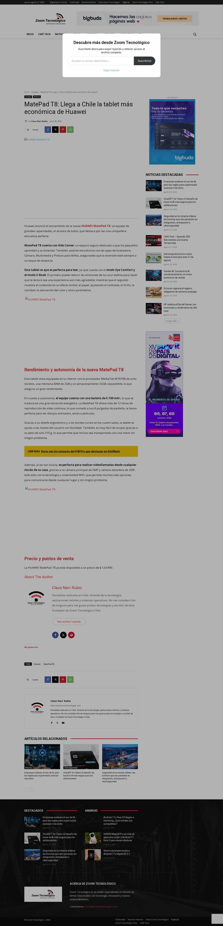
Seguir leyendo (111, 70)
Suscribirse (144, 60)
